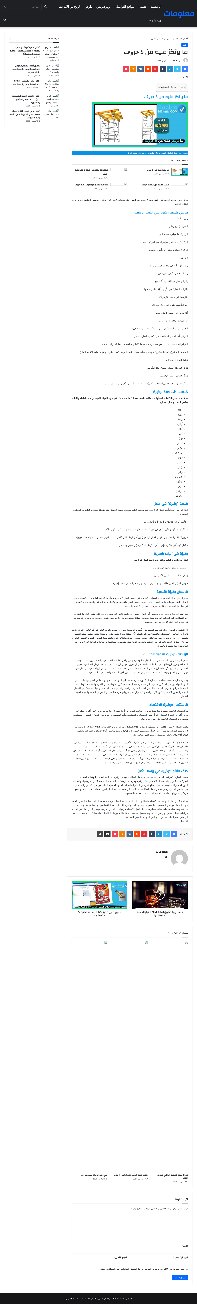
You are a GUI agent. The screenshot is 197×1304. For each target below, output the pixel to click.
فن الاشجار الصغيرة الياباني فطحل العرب (172, 1176)
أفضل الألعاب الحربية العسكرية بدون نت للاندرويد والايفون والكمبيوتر (26, 99)
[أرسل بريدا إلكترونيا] (174, 60)
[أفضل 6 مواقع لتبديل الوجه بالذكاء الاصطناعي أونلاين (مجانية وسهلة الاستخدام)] (50, 54)
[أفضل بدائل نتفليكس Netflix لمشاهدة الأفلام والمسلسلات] (50, 85)
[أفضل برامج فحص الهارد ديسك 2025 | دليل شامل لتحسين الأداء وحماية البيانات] (50, 115)
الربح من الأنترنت (70, 6)
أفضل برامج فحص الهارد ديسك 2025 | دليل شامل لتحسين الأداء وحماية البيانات (25, 114)
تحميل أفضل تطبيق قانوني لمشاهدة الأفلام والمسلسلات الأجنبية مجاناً (26, 69)
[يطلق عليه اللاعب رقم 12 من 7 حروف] (130, 1056)
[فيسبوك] (185, 69)
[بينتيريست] (155, 69)
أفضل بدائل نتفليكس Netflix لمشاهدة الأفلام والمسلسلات (26, 82)
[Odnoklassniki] (133, 69)
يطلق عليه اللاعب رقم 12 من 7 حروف (131, 1175)
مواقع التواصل (125, 6)
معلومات (179, 60)
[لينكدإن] (170, 69)
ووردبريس (103, 6)
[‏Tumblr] (163, 69)
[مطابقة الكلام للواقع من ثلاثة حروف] (118, 187)
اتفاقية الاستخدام (89, 1298)
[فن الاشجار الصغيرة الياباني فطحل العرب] (170, 1056)
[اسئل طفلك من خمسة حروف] (179, 187)
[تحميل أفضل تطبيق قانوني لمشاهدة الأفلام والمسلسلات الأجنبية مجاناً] (50, 70)
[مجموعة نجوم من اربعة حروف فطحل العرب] (118, 172)
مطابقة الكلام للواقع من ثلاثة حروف (91, 185)
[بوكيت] (126, 69)
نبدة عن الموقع (103, 1298)
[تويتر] (177, 69)
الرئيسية (156, 6)
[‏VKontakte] (140, 69)
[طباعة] (100, 834)
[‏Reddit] (148, 69)
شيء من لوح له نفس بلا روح (94, 1175)
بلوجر (88, 6)
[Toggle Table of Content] (181, 87)
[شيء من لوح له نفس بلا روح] (89, 1056)
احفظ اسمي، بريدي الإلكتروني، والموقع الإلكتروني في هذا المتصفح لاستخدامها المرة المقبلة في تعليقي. (142, 1269)
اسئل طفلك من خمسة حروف (155, 185)
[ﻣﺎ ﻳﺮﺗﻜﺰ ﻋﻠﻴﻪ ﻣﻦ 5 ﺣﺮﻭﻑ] (179, 172)
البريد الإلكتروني (180, 1257)
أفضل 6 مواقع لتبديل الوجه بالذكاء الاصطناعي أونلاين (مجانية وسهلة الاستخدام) (25, 50)
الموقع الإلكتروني (120, 1257)
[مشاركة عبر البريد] (107, 834)
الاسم (185, 1246)
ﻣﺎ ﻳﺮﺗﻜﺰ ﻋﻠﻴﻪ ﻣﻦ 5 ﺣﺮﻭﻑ (158, 170)
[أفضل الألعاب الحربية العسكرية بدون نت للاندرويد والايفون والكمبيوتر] (50, 100)
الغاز (175, 38)
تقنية (143, 6)
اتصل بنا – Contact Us (122, 1298)
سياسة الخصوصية (72, 1298)
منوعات (156, 20)
